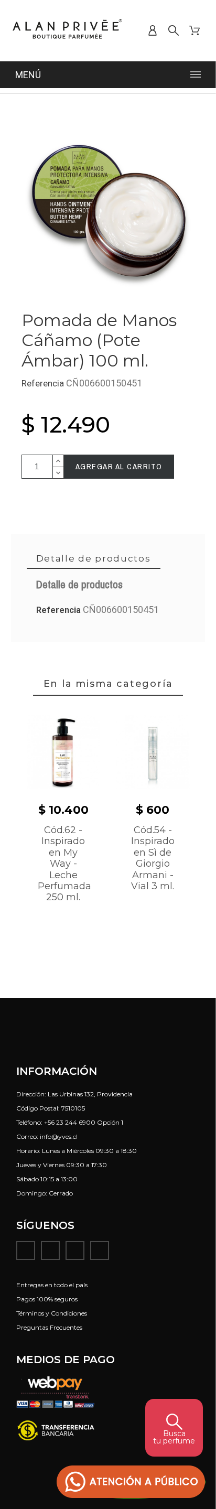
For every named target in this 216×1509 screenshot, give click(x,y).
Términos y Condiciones (51, 1313)
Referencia (43, 383)
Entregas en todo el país (52, 1285)
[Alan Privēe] (67, 30)
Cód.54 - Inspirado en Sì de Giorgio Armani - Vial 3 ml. (153, 858)
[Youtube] (75, 1250)
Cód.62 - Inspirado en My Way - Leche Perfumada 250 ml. (64, 863)
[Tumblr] (99, 1250)
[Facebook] (25, 1250)
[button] (131, 1482)
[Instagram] (50, 1250)
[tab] (93, 559)
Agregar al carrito (119, 466)
